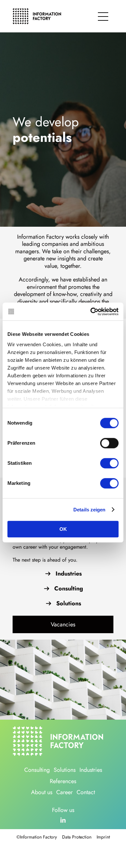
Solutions (68, 603)
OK (63, 529)
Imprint (103, 837)
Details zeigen (89, 509)
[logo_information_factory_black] (37, 10)
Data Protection (76, 837)
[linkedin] (63, 820)
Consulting (68, 589)
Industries (69, 574)
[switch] (109, 443)
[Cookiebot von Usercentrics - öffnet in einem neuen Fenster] (91, 311)
